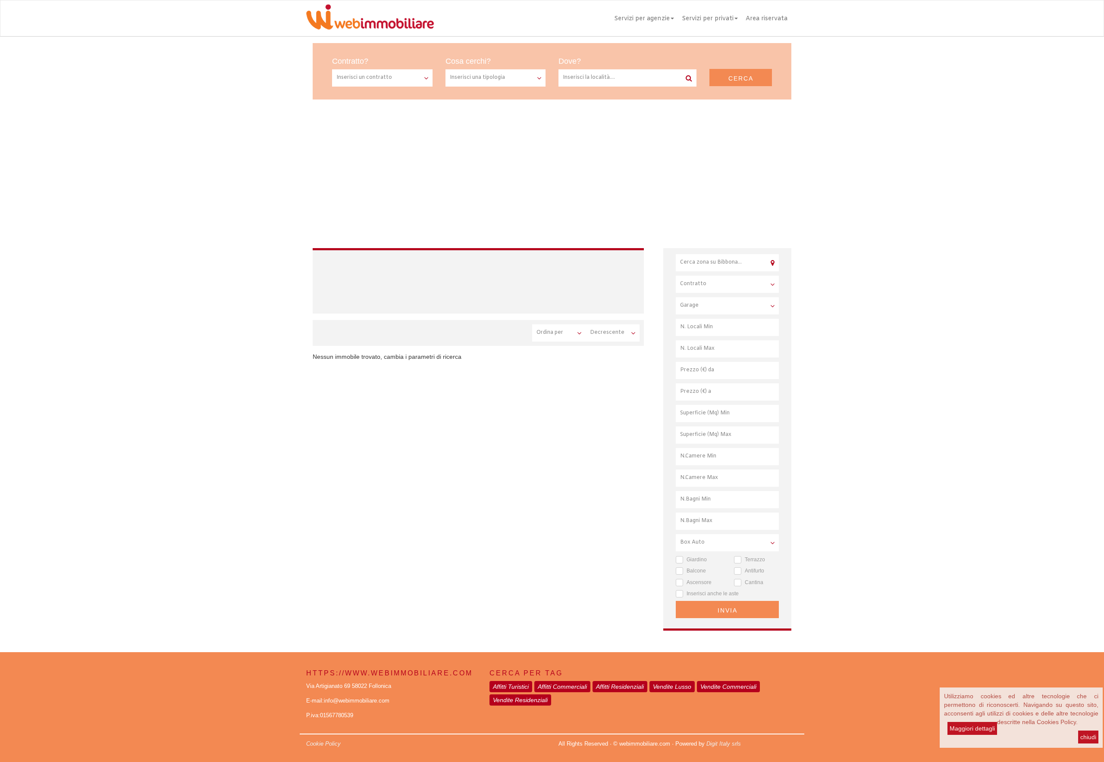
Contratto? (350, 61)
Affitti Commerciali (562, 686)
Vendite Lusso (672, 686)
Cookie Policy (323, 743)
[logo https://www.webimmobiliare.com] (371, 17)
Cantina (754, 582)
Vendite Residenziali (520, 700)
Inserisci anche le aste (713, 594)
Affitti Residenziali (620, 686)
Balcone (696, 571)
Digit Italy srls (723, 743)
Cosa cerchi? (468, 61)
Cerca (740, 78)
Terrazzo (755, 560)
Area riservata (766, 19)
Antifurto (754, 571)
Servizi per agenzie (642, 19)
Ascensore (699, 582)
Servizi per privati (708, 19)
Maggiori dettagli (972, 728)
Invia (727, 610)
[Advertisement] (552, 164)
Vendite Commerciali (728, 686)
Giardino (697, 560)
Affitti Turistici (511, 686)
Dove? (569, 61)
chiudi (1088, 737)
